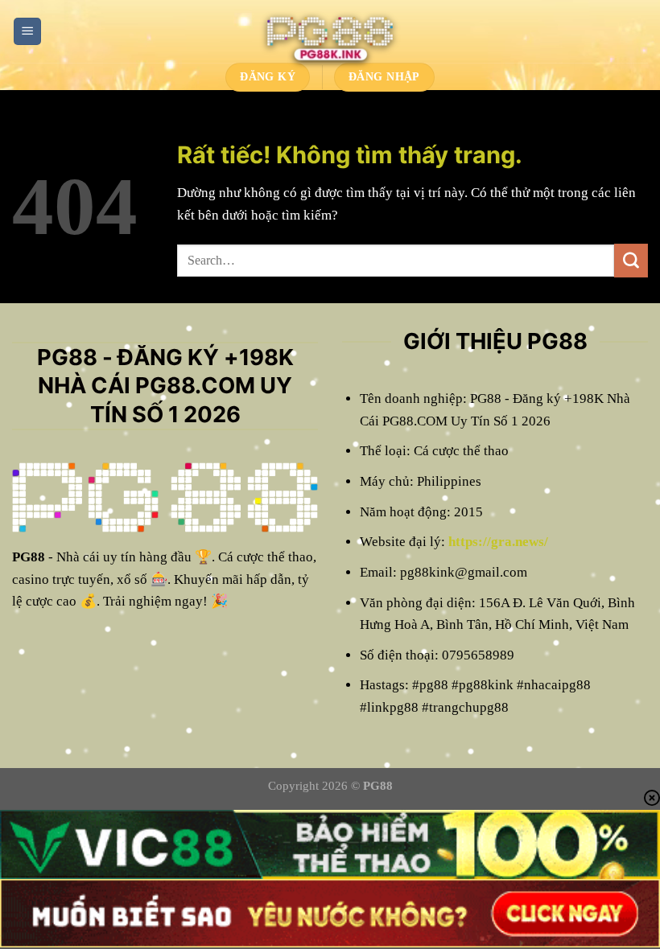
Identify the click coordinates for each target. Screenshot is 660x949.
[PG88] (330, 31)
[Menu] (27, 32)
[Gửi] (631, 260)
